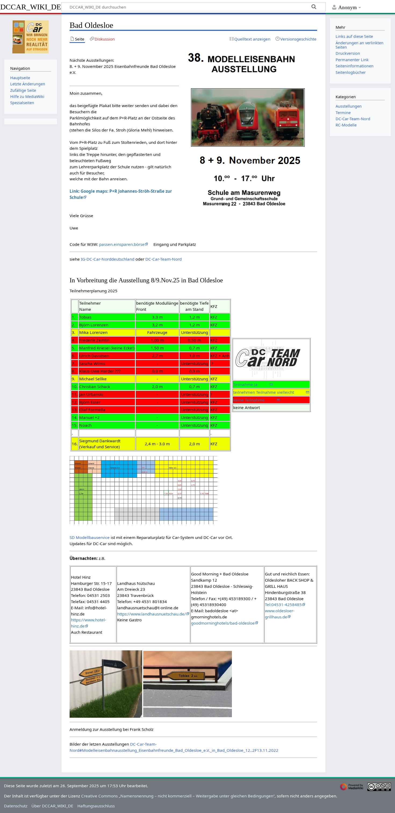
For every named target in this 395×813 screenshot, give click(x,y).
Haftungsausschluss (96, 805)
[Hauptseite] (30, 36)
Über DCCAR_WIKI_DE (52, 805)
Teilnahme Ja (251, 384)
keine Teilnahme (254, 400)
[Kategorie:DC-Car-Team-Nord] (266, 359)
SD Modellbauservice (90, 537)
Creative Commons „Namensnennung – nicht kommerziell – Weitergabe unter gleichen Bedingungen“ (178, 796)
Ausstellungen (349, 106)
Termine (343, 112)
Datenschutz (15, 805)
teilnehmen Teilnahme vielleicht (269, 392)
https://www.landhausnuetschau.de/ (151, 614)
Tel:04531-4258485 (283, 604)
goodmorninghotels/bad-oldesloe (223, 623)
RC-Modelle (346, 124)
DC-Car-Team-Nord (163, 259)
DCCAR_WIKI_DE (30, 7)
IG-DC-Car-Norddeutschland (107, 259)
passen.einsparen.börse (122, 244)
